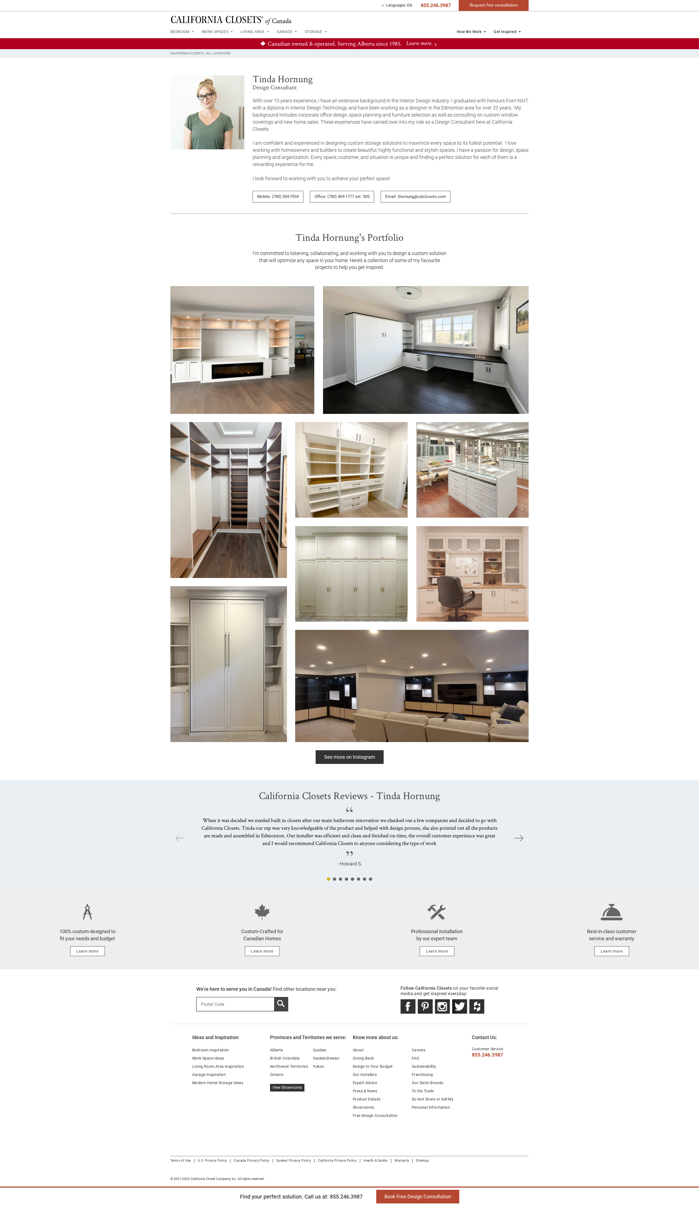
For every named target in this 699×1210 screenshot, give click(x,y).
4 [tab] (346, 879)
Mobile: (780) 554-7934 (278, 196)
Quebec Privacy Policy (293, 1160)
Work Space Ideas (208, 1058)
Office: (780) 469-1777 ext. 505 (342, 196)
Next (518, 838)
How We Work (469, 31)
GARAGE (284, 31)
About (358, 1050)
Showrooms (363, 1107)
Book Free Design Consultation (413, 1194)
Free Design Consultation (375, 1115)
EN (397, 5)
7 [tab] (364, 879)
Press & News (365, 1091)
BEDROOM (179, 31)
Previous (180, 838)
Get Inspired (505, 31)
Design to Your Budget (373, 1066)
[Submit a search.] (281, 1004)
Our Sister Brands (427, 1083)
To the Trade (423, 1091)
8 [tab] (370, 879)
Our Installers (365, 1074)
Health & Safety (375, 1160)
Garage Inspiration (209, 1074)
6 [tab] (358, 879)
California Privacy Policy (337, 1160)
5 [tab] (352, 879)
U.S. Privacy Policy (212, 1160)
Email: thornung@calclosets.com (415, 196)
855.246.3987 (436, 5)
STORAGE (313, 31)
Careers (419, 1050)
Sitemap (422, 1160)
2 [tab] (334, 879)
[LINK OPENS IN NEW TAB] (408, 1006)
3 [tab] (340, 879)
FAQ (415, 1058)
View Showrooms (287, 1087)
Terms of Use (180, 1160)
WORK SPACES (215, 31)
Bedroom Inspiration (210, 1050)
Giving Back (363, 1058)
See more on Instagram (349, 757)
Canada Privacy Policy (251, 1160)
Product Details (366, 1099)
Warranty (402, 1160)
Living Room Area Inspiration (218, 1066)
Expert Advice (365, 1083)
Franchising (422, 1074)
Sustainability (424, 1066)
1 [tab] (328, 879)
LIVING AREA (252, 31)
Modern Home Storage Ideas (217, 1083)
